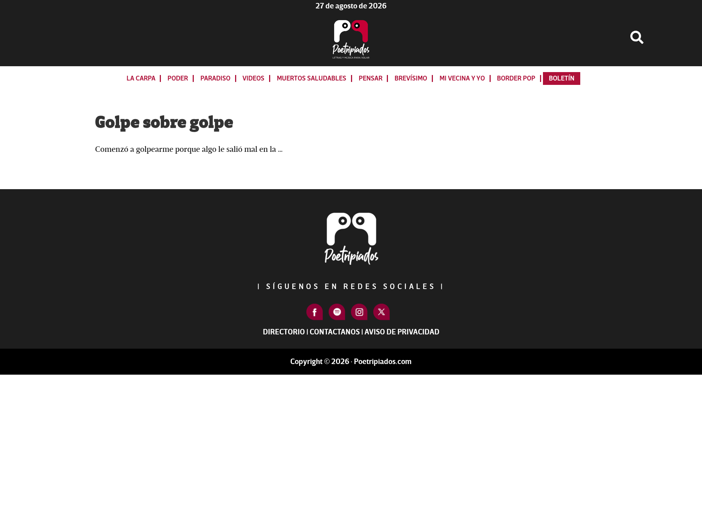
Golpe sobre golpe (164, 122)
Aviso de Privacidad (402, 332)
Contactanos (335, 332)
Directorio (284, 332)
